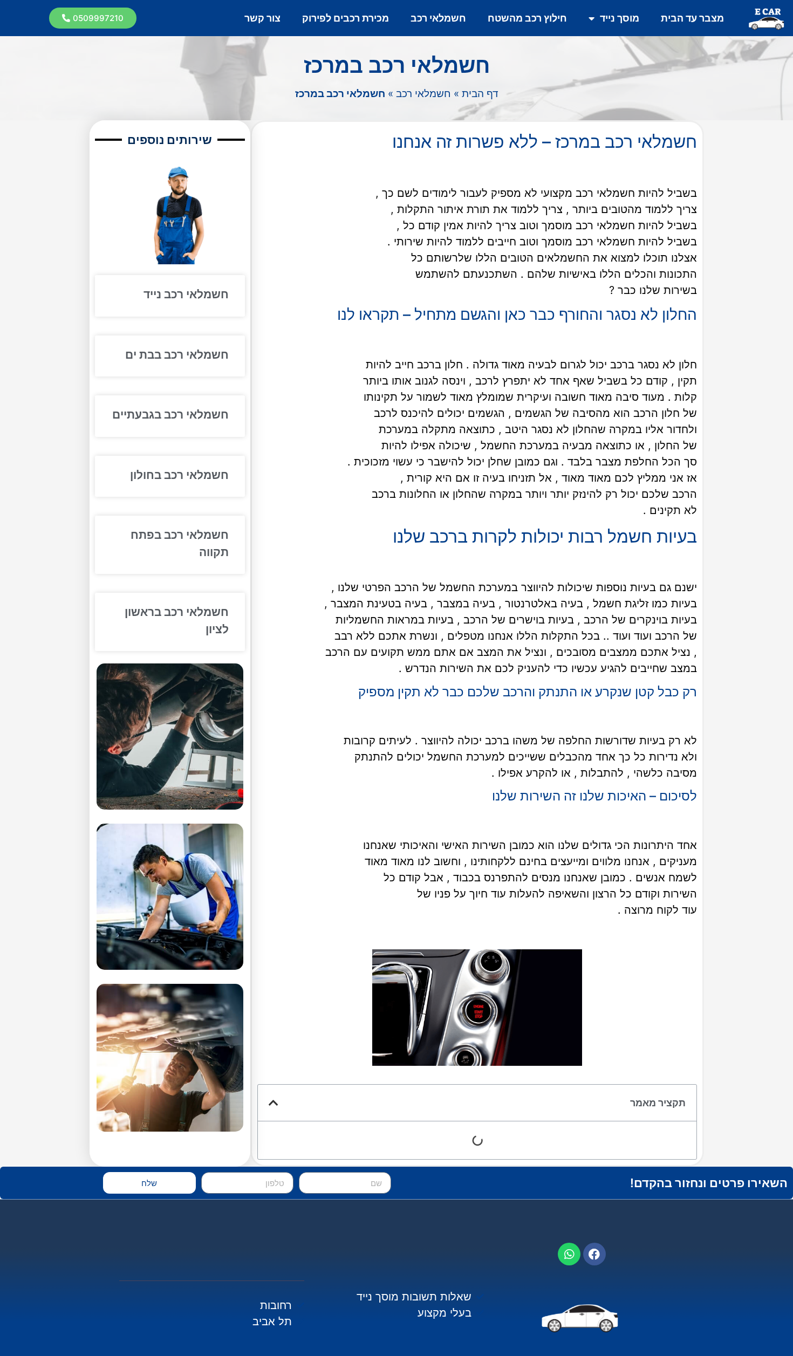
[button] (92, 18)
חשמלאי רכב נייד (186, 294)
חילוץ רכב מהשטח (527, 18)
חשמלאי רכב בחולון (179, 475)
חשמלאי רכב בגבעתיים (170, 414)
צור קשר (262, 18)
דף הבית (480, 93)
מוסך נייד (619, 18)
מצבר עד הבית (692, 18)
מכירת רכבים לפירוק (345, 18)
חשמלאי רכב (438, 18)
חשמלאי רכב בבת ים (177, 354)
